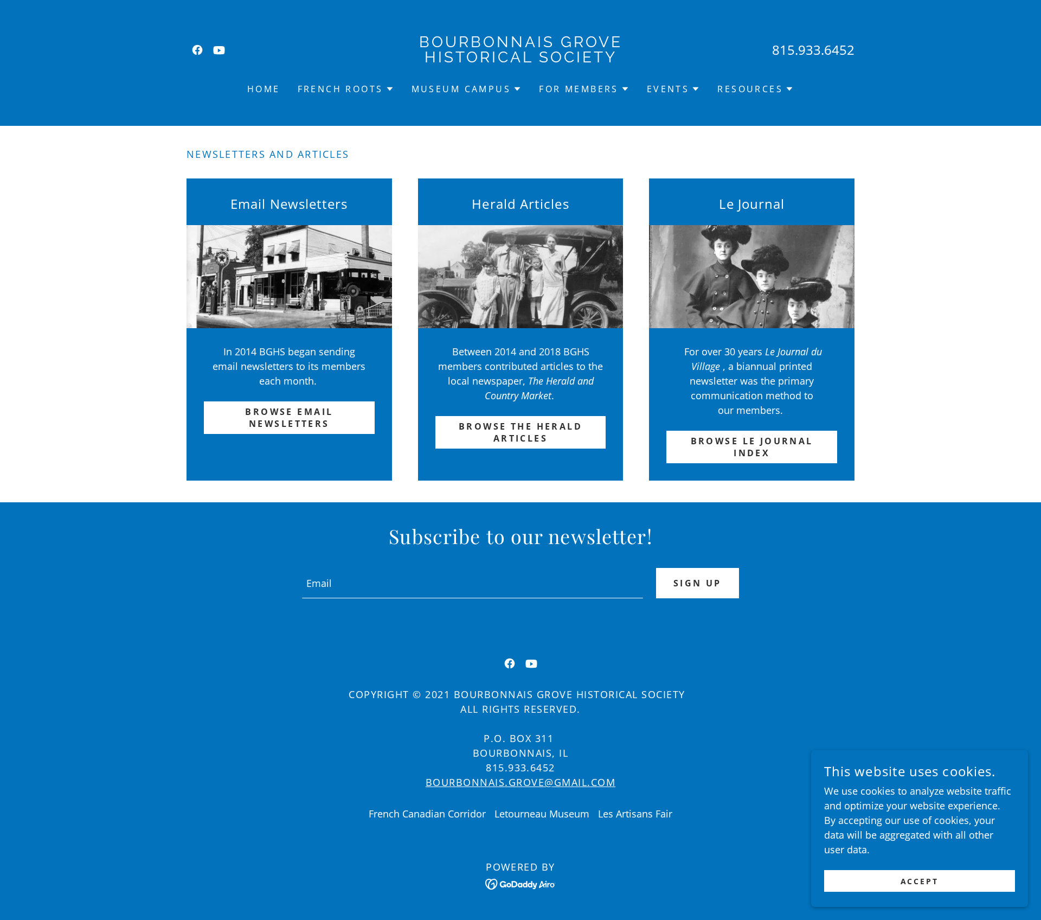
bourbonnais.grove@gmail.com (520, 782)
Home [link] (263, 89)
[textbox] (472, 583)
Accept (920, 881)
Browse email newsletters (289, 418)
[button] (346, 88)
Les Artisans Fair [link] (635, 813)
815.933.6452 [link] (813, 50)
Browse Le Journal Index (752, 447)
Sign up (697, 583)
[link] (197, 50)
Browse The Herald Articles (520, 432)
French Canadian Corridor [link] (427, 813)
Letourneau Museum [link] (541, 813)
